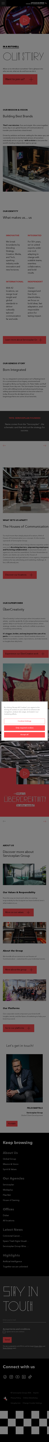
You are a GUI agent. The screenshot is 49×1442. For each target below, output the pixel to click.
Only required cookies (24, 728)
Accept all (24, 734)
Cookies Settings (24, 721)
